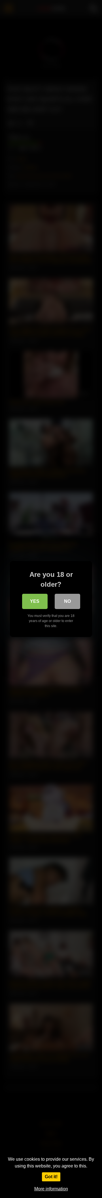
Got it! (51, 1176)
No (67, 601)
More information (51, 1188)
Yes (34, 601)
